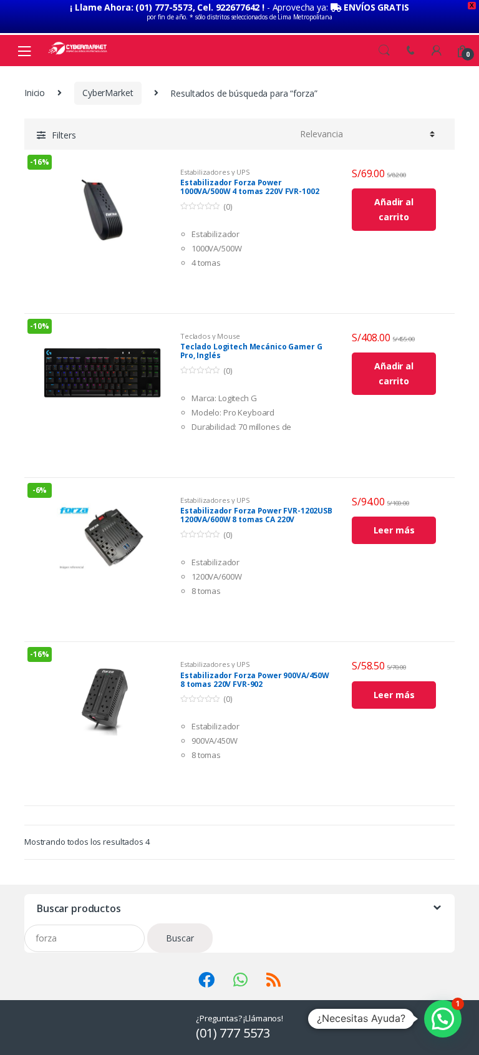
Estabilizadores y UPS (215, 172)
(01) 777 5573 (233, 1032)
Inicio (34, 93)
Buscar (180, 938)
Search (384, 50)
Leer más (394, 530)
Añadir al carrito (394, 209)
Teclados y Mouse (210, 336)
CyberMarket (107, 93)
